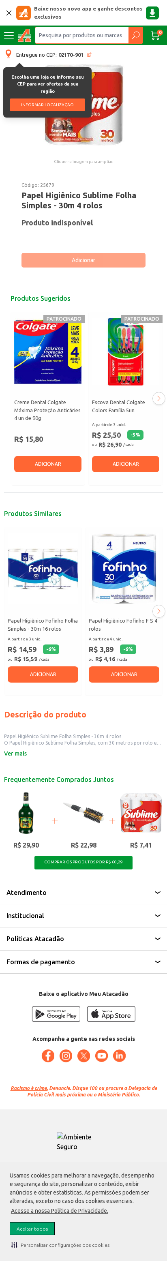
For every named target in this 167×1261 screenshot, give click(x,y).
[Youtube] (101, 1055)
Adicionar (83, 260)
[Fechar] (9, 13)
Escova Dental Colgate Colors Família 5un (118, 406)
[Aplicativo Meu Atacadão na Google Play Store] (56, 1014)
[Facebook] (47, 1055)
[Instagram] (65, 1055)
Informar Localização (47, 105)
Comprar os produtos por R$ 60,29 (83, 862)
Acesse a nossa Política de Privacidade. (59, 1210)
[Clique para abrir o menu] (9, 35)
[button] (60, 1244)
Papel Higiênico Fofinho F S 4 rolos (123, 625)
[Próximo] (158, 398)
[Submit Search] (135, 35)
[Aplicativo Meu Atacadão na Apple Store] (111, 1014)
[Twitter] (83, 1055)
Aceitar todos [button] (32, 1228)
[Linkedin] (119, 1055)
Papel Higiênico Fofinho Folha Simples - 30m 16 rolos (43, 625)
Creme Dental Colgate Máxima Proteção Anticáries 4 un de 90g (47, 410)
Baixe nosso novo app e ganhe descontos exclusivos (88, 12)
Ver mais (15, 753)
